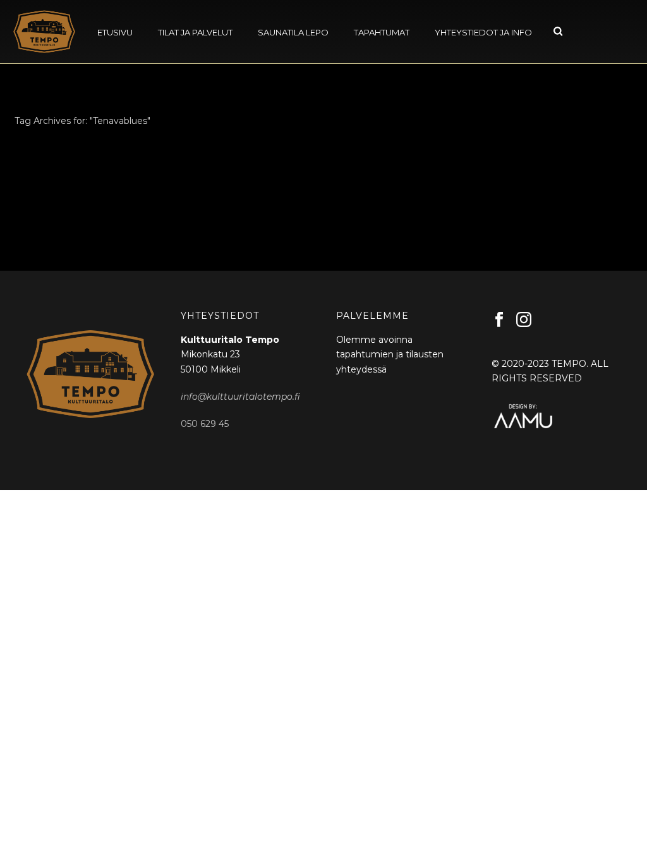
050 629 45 (205, 423)
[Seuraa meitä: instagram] (523, 320)
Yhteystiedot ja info (483, 32)
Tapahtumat (381, 32)
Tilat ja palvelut (195, 32)
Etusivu (115, 32)
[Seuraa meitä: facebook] (499, 320)
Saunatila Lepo (293, 32)
